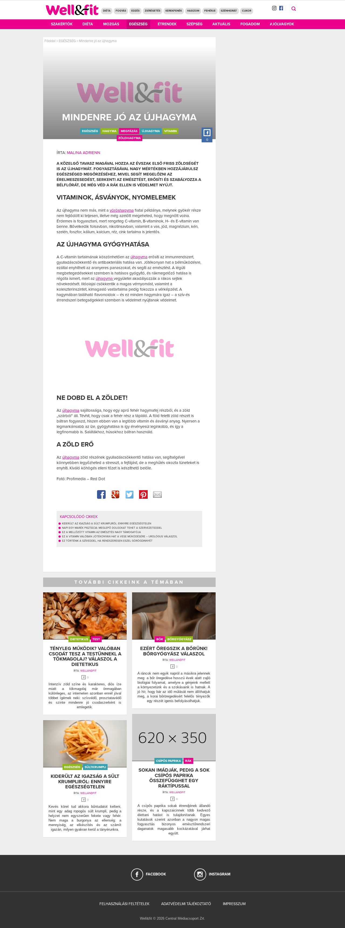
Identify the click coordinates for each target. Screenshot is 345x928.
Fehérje (210, 10)
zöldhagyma (129, 138)
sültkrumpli (95, 767)
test (96, 639)
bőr (159, 639)
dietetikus (79, 639)
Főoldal (50, 41)
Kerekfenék (173, 10)
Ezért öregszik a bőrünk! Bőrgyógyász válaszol (174, 651)
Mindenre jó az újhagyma (98, 41)
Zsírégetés (152, 10)
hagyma (109, 131)
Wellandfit (88, 670)
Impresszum (234, 904)
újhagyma (151, 131)
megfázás (129, 131)
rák (188, 761)
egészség (90, 131)
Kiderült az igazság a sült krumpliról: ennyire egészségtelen (85, 781)
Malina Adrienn (83, 152)
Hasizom (193, 10)
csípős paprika (168, 761)
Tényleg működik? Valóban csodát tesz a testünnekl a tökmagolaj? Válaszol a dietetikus (85, 656)
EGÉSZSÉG (67, 41)
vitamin (170, 131)
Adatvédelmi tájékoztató (186, 904)
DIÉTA (107, 10)
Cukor (246, 10)
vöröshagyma (122, 210)
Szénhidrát (229, 10)
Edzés (135, 10)
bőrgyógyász (179, 639)
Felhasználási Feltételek (124, 904)
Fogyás (121, 10)
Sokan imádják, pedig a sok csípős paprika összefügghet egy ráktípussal (174, 778)
